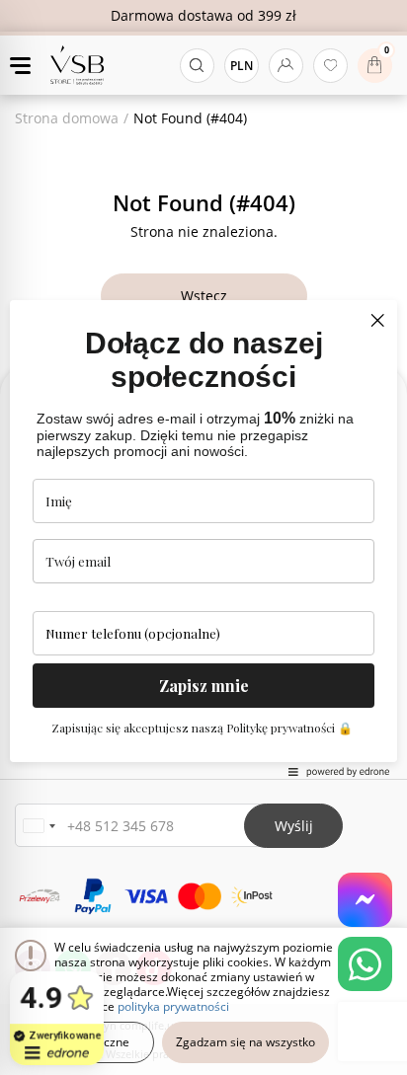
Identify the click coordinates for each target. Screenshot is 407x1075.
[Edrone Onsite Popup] (203, 537)
